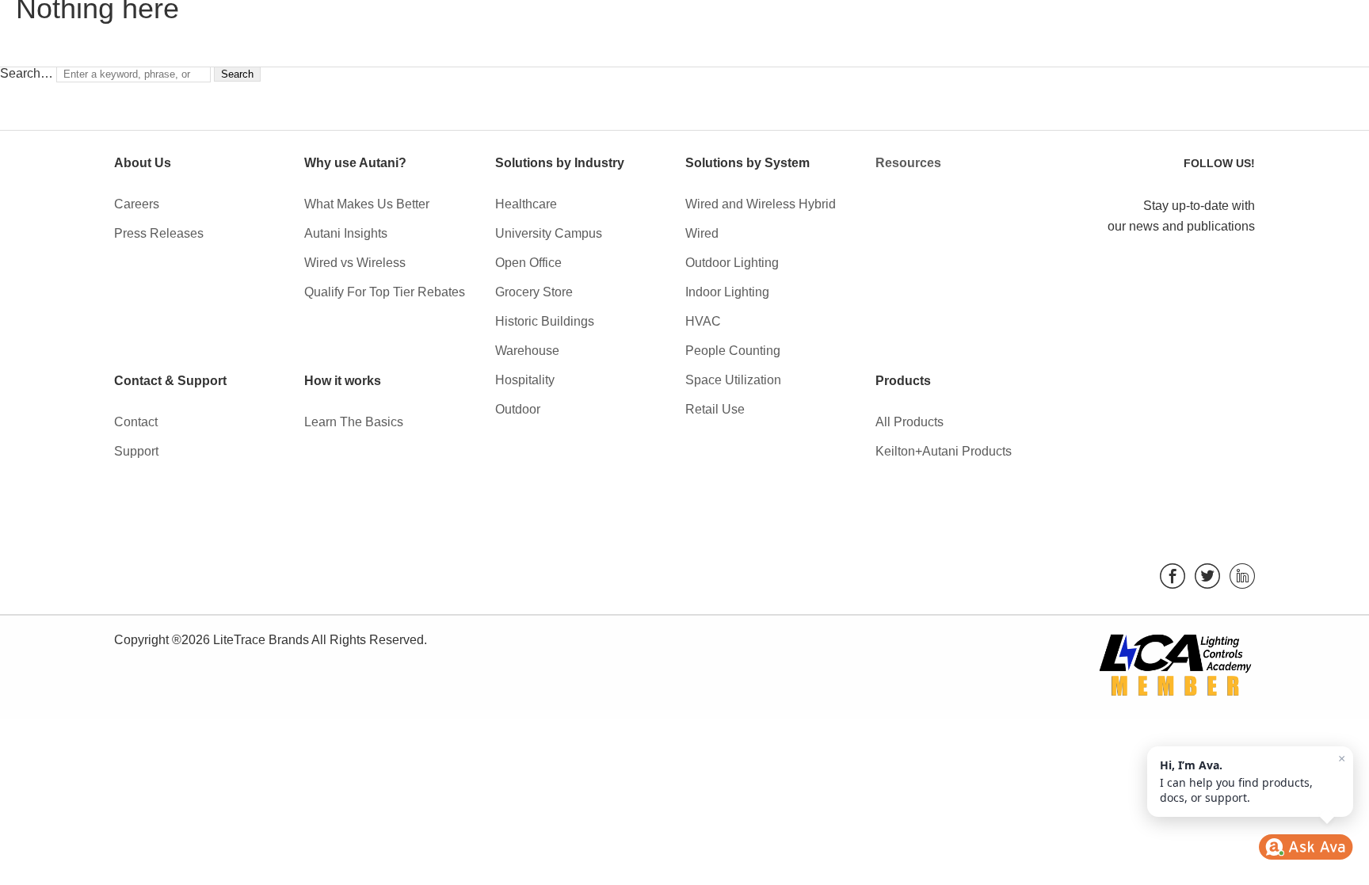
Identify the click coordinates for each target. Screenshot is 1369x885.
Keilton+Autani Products (943, 451)
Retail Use (715, 409)
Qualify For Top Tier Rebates (384, 292)
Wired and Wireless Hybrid (760, 204)
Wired (702, 233)
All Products (909, 422)
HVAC (703, 321)
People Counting (732, 350)
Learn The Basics (353, 422)
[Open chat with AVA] (1305, 847)
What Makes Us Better (366, 204)
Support (136, 451)
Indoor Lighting (727, 292)
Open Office (528, 262)
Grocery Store (534, 292)
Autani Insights (345, 233)
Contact (136, 422)
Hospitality (525, 380)
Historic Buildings (544, 321)
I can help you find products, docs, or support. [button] (1252, 778)
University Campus (548, 233)
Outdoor (517, 409)
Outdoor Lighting (732, 262)
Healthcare (526, 204)
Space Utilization (733, 380)
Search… (26, 73)
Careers (136, 204)
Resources (908, 163)
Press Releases (159, 233)
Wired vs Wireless (355, 262)
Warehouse (527, 350)
